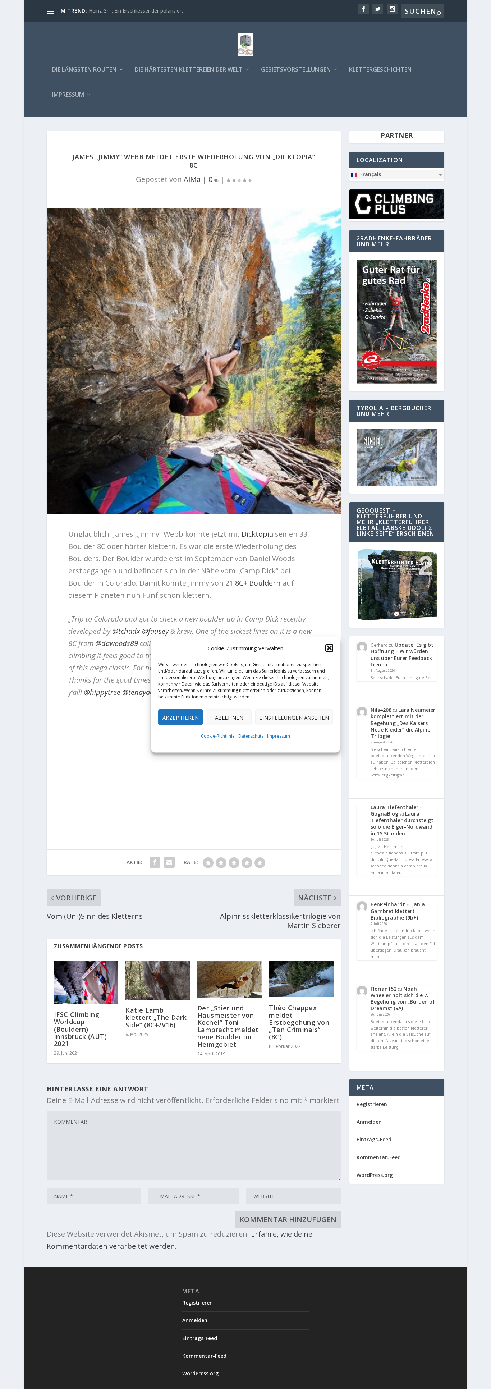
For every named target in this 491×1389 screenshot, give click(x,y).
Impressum (278, 736)
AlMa (192, 179)
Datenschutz (250, 736)
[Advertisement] (193, 756)
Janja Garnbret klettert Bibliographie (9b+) (398, 911)
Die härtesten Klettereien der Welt (189, 70)
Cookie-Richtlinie (218, 736)
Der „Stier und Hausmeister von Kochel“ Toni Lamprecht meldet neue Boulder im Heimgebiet (228, 1026)
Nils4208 (381, 709)
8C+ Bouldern (258, 583)
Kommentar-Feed (379, 1157)
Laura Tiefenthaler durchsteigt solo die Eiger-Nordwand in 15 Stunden (402, 823)
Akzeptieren (180, 717)
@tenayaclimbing (149, 692)
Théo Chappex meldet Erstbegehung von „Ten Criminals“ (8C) (299, 1022)
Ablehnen (229, 717)
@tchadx (126, 631)
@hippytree (102, 692)
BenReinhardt (388, 904)
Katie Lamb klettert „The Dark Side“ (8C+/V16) (156, 1017)
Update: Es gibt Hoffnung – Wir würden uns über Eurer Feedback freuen (402, 654)
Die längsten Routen (84, 70)
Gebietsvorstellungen (296, 70)
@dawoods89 (116, 643)
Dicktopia (257, 534)
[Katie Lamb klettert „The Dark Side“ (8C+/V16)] (157, 980)
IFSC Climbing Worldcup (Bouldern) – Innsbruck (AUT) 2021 (80, 1029)
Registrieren (372, 1104)
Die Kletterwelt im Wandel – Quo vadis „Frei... (141, 10)
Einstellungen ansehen (294, 717)
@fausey (155, 631)
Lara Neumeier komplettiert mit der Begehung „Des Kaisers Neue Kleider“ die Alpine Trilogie (403, 722)
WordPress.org (375, 1175)
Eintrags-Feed (374, 1139)
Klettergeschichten (380, 70)
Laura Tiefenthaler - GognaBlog (396, 810)
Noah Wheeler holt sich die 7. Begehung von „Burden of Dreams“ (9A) (403, 998)
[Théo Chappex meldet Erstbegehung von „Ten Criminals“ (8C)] (301, 979)
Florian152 (383, 988)
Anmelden (369, 1121)
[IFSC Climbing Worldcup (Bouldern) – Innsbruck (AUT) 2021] (86, 982)
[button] (329, 648)
